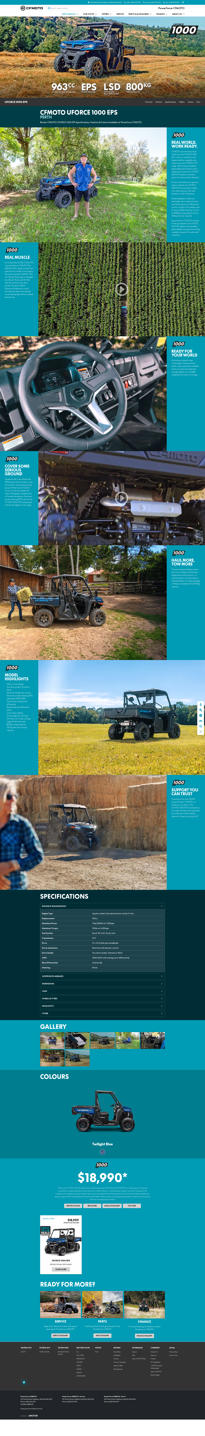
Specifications (170, 102)
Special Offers (118, 1366)
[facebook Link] (183, 2)
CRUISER (79, 1362)
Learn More (60, 1269)
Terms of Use (173, 1355)
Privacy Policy (173, 1352)
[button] (52, 1040)
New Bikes (117, 1352)
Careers (153, 1359)
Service (120, 14)
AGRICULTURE (44, 1352)
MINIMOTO (80, 1359)
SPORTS (79, 1373)
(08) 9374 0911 (31, 1402)
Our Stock (88, 14)
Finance (160, 14)
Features (158, 102)
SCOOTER (80, 1355)
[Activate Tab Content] (102, 1152)
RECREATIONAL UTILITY (63, 1353)
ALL (77, 1352)
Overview (148, 102)
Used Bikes (117, 1355)
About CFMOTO (156, 1372)
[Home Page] (32, 8)
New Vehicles (69, 14)
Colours (191, 102)
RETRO (78, 1366)
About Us (177, 14)
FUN (96, 1352)
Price (198, 102)
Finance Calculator (120, 1362)
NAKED (79, 1369)
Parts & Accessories (139, 14)
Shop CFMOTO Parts (139, 1359)
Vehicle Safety (155, 1375)
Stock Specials (118, 1369)
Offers (105, 14)
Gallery (182, 102)
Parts (133, 1355)
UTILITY (23, 1352)
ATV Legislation (155, 1362)
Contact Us (154, 1352)
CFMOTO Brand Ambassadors (156, 1367)
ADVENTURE (80, 1376)
